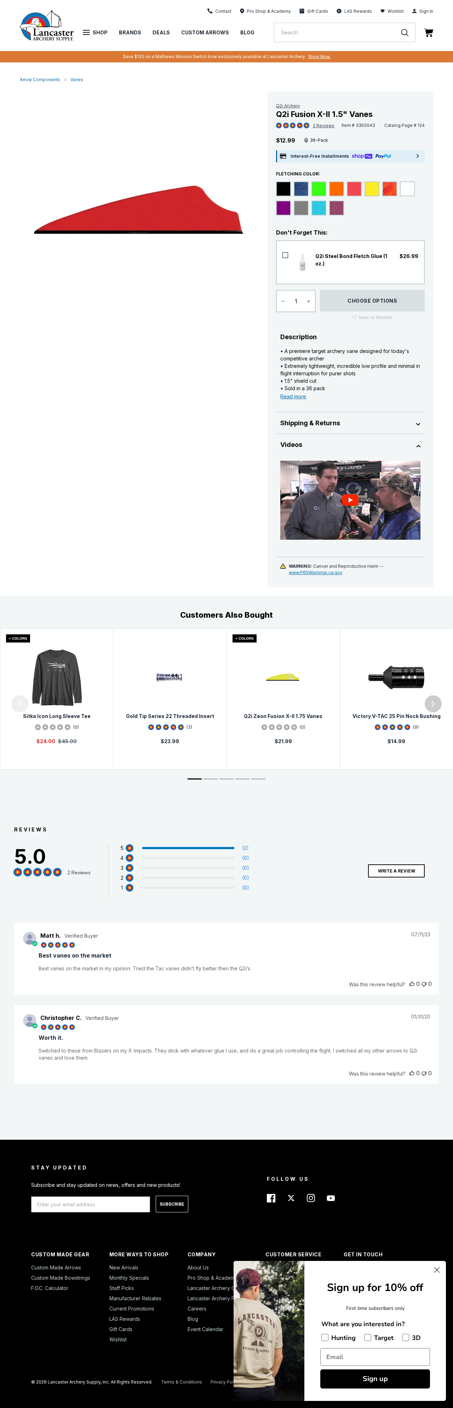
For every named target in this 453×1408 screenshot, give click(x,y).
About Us (198, 1267)
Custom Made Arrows (56, 1267)
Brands (130, 32)
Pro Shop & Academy (212, 1278)
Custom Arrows (205, 32)
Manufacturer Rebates (135, 1298)
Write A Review (396, 871)
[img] (279, 126)
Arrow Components (40, 79)
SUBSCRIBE (172, 1204)
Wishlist (396, 11)
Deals (161, 32)
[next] (433, 703)
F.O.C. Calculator (49, 1288)
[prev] (19, 703)
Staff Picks (121, 1288)
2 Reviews (323, 125)
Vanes (76, 79)
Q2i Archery (288, 105)
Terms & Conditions (181, 1382)
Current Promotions (131, 1309)
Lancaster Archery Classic (218, 1288)
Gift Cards (120, 1329)
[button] (2, 704)
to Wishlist (375, 317)
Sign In (426, 11)
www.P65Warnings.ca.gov (316, 572)
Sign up (375, 1379)
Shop (100, 32)
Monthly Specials (129, 1278)
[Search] (408, 32)
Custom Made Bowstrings (60, 1278)
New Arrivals (123, 1267)
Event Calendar (205, 1329)
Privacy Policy (225, 1382)
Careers (197, 1309)
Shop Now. (319, 56)
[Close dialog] (437, 1270)
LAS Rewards (124, 1319)
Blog (247, 32)
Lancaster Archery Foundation (222, 1298)
